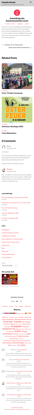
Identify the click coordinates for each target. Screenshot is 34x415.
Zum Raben (21, 345)
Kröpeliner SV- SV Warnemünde (13, 45)
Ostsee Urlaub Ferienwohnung (10, 242)
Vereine (27, 23)
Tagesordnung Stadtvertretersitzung (19, 47)
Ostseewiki (5, 251)
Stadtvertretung (23, 336)
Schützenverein (22, 334)
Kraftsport (7, 326)
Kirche (17, 324)
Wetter (10, 345)
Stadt (6, 336)
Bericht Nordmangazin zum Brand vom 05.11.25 (15, 197)
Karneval (12, 324)
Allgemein (20, 23)
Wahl (26, 343)
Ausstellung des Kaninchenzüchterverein (17, 19)
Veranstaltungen (18, 343)
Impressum (28, 306)
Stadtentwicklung (12, 336)
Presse (24, 331)
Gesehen (28, 322)
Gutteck (9, 169)
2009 (4, 317)
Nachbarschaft (10, 331)
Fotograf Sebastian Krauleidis (10, 232)
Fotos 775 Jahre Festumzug (12, 93)
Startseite (5, 306)
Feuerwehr (8, 322)
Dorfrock (29, 319)
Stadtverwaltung (14, 338)
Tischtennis (21, 338)
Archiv (3, 263)
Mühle (23, 329)
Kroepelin (16, 326)
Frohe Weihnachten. (9, 133)
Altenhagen (21, 317)
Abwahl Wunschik (13, 317)
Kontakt (21, 306)
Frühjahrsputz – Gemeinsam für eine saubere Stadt (16, 202)
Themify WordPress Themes (22, 409)
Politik (18, 331)
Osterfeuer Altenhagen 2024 (12, 127)
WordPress (12, 409)
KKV (20, 324)
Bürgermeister (10, 319)
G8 (23, 322)
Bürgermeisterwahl (20, 319)
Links (16, 306)
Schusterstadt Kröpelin (8, 254)
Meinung (18, 329)
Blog (3, 319)
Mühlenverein (28, 329)
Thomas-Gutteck (6, 257)
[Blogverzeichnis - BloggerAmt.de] (20, 313)
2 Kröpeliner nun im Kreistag (21, 359)
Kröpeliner (25, 326)
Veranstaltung (6, 343)
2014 (7, 317)
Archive (11, 306)
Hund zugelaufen (22, 349)
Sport (29, 334)
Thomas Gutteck (10, 23)
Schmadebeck (8, 334)
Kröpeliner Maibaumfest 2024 (10, 213)
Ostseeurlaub (5, 245)
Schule (16, 334)
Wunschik (15, 345)
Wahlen (30, 343)
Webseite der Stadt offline (24, 383)
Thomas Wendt (11, 394)
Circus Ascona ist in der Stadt (24, 371)
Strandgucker (5, 229)
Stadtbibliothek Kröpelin (9, 236)
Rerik (3, 248)
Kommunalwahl (26, 324)
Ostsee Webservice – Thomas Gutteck (12, 239)
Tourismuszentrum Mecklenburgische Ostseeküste (16, 340)
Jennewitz (6, 324)
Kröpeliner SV (9, 329)
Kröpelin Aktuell (16, 407)
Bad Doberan (28, 317)
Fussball (18, 322)
